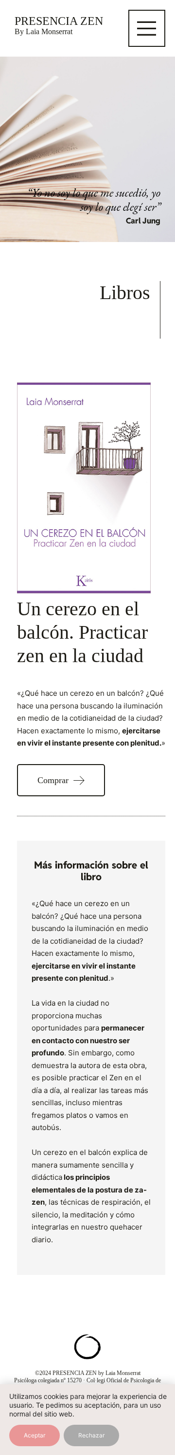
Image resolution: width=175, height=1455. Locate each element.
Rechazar (91, 1435)
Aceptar (34, 1435)
